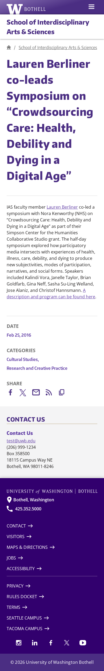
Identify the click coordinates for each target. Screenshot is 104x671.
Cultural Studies (23, 359)
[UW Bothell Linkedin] (34, 642)
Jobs (11, 558)
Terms (13, 607)
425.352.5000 (28, 509)
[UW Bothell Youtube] (82, 642)
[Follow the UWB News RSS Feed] (51, 393)
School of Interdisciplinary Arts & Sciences (58, 47)
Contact (16, 526)
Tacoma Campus (24, 629)
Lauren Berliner (62, 207)
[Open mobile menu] (91, 7)
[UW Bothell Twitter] (66, 642)
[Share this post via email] (38, 393)
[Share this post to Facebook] (13, 393)
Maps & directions (27, 547)
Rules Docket (22, 596)
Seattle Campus (24, 618)
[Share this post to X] (25, 393)
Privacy (15, 586)
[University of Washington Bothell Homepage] (52, 491)
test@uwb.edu (21, 441)
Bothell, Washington (33, 500)
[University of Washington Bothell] (26, 9)
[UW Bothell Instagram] (18, 642)
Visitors (16, 536)
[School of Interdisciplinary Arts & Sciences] (9, 47)
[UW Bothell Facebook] (50, 642)
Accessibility (21, 568)
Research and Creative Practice (37, 368)
